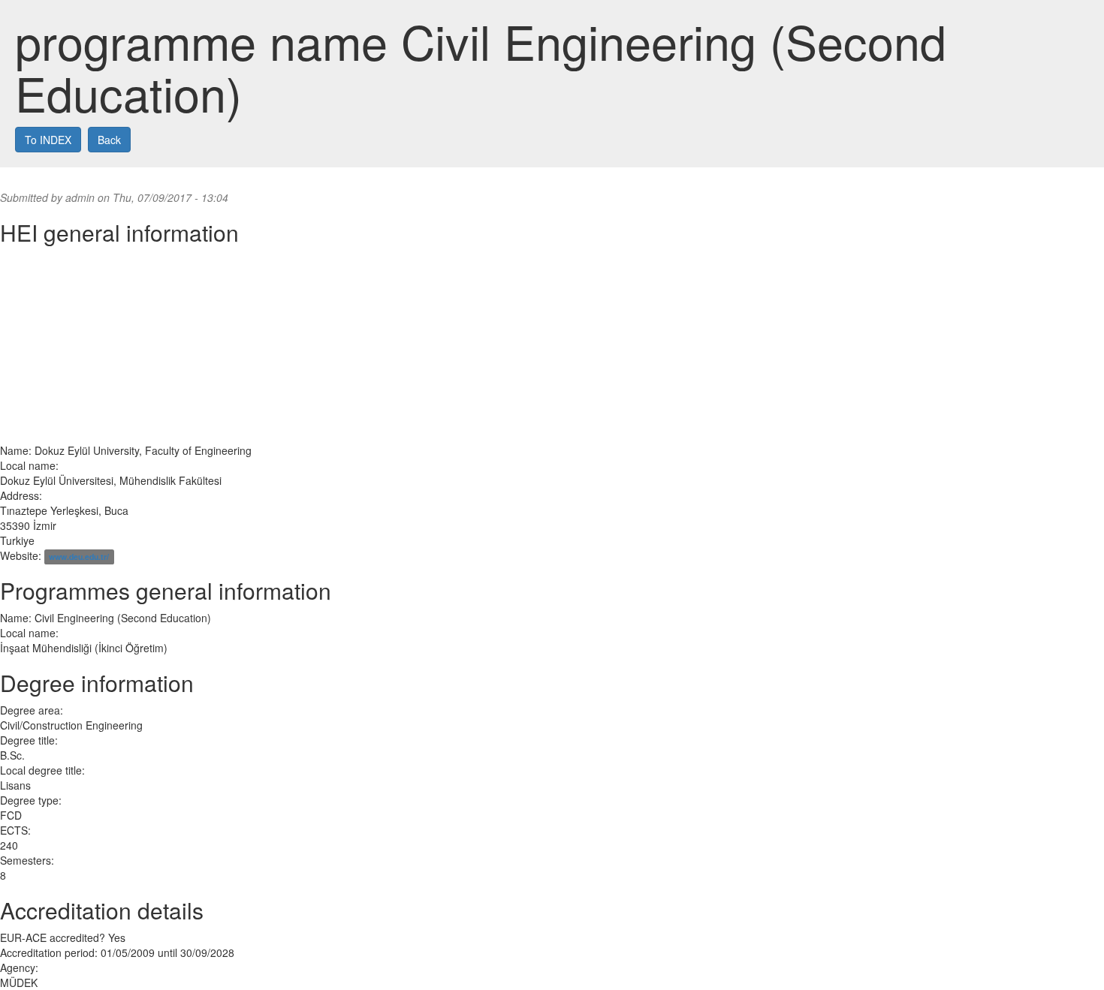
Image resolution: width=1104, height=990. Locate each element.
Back (109, 139)
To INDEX (48, 139)
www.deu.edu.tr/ (79, 556)
